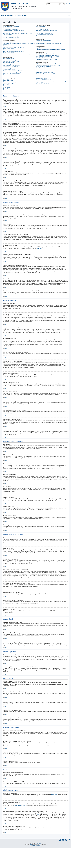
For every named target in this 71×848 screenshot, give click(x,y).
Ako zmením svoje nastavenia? (9, 42)
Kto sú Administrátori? (41, 26)
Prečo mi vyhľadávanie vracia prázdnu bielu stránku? (47, 56)
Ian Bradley (39, 843)
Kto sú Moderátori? (40, 28)
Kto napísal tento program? (42, 78)
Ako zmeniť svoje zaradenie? (9, 52)
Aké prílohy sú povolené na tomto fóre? (44, 72)
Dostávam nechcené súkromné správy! (44, 42)
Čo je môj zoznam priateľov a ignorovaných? (45, 48)
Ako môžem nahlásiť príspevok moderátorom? (13, 70)
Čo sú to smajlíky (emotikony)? (9, 82)
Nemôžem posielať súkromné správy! (44, 40)
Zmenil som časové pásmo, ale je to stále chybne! (13, 47)
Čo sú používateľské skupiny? (42, 29)
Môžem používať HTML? (8, 80)
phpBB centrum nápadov (21, 805)
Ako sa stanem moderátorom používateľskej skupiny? (47, 32)
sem (42, 796)
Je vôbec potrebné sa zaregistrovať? (11, 26)
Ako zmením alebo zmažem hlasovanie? (11, 65)
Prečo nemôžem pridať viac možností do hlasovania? (14, 64)
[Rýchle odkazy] (69, 15)
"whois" (38, 814)
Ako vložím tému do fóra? (8, 58)
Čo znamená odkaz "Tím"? (41, 36)
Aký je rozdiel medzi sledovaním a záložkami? (46, 63)
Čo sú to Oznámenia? (7, 86)
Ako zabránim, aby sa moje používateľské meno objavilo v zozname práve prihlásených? (19, 44)
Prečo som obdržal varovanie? (9, 69)
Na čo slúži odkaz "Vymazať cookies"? (11, 37)
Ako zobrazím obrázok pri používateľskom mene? (13, 51)
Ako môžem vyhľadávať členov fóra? (44, 57)
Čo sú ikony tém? (7, 90)
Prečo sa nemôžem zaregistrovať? (10, 29)
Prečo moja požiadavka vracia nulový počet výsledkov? (47, 55)
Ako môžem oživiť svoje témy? (9, 74)
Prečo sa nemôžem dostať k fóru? (10, 66)
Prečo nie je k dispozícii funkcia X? (43, 79)
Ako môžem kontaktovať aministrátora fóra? (45, 83)
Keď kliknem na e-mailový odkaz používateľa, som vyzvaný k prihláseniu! (18, 54)
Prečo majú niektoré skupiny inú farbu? (44, 33)
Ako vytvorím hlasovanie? (8, 62)
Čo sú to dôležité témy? (8, 87)
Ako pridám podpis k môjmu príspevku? (11, 61)
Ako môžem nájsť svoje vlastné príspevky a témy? (46, 59)
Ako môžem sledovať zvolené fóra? (43, 66)
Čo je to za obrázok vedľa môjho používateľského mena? (15, 50)
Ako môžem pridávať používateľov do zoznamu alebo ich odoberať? (50, 49)
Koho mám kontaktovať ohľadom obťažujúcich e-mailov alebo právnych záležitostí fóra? (51, 81)
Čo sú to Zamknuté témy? (8, 88)
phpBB (31, 844)
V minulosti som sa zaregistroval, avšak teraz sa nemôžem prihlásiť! (17, 33)
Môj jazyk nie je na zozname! (9, 48)
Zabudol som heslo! (7, 34)
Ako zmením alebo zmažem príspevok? (11, 60)
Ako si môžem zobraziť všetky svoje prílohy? (45, 73)
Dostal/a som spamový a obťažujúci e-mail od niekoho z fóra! (49, 43)
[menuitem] (66, 4)
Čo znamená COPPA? (7, 28)
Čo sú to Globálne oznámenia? (9, 84)
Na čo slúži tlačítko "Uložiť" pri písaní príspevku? (13, 72)
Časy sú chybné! (6, 46)
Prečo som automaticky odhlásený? (10, 36)
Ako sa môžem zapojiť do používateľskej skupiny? (46, 30)
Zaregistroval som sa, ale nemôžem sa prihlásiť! (13, 30)
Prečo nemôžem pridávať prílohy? (10, 68)
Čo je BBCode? (6, 79)
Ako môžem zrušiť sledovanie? (42, 67)
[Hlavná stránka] (5, 6)
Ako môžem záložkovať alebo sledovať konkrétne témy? (48, 65)
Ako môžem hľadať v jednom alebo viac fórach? (46, 53)
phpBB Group (39, 248)
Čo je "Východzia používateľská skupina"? (45, 34)
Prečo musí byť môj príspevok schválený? (12, 73)
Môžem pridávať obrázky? (8, 83)
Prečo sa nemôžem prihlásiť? (9, 32)
